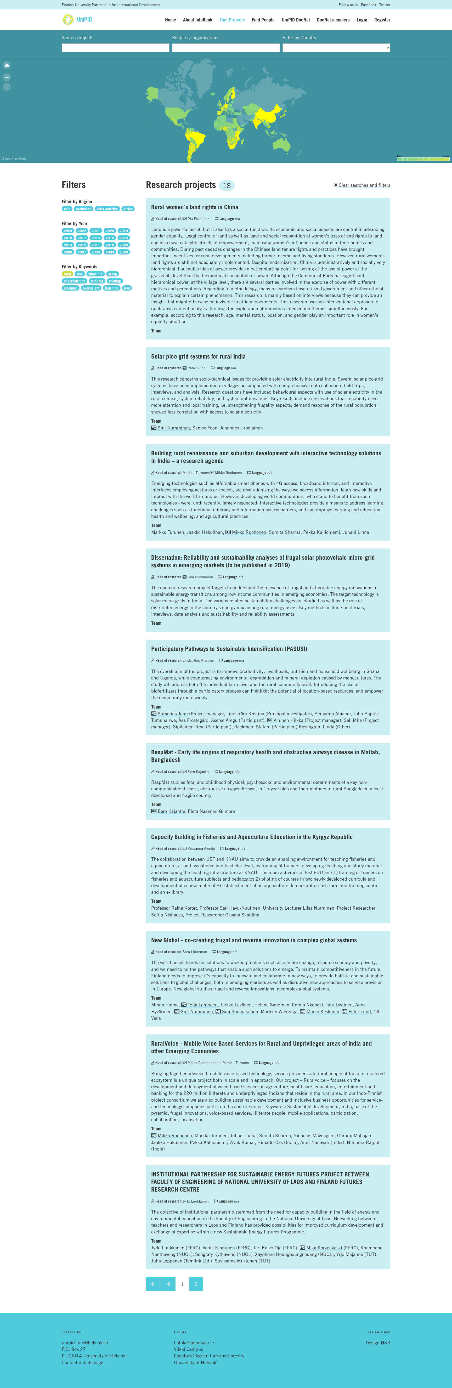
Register (382, 19)
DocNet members (333, 19)
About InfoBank (197, 19)
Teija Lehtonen (202, 1004)
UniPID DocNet (296, 19)
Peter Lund (196, 368)
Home (170, 19)
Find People (263, 19)
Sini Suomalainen (239, 1011)
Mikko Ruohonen (228, 472)
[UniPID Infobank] (77, 20)
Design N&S (378, 1342)
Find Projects (232, 19)
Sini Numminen (173, 427)
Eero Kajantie (198, 771)
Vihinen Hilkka (287, 720)
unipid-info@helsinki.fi (85, 1342)
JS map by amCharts (13, 158)
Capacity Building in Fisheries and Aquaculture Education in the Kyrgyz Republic (252, 836)
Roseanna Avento (201, 848)
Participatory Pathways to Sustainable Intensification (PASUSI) (229, 648)
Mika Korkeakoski (323, 1247)
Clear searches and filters (363, 185)
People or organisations (195, 37)
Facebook (368, 4)
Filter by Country (299, 37)
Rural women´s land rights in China (195, 207)
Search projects (77, 37)
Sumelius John (172, 713)
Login (362, 19)
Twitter (384, 4)
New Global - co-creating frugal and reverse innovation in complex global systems (254, 940)
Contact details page (82, 1362)
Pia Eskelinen (198, 218)
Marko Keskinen (322, 1011)
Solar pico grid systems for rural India (198, 356)
